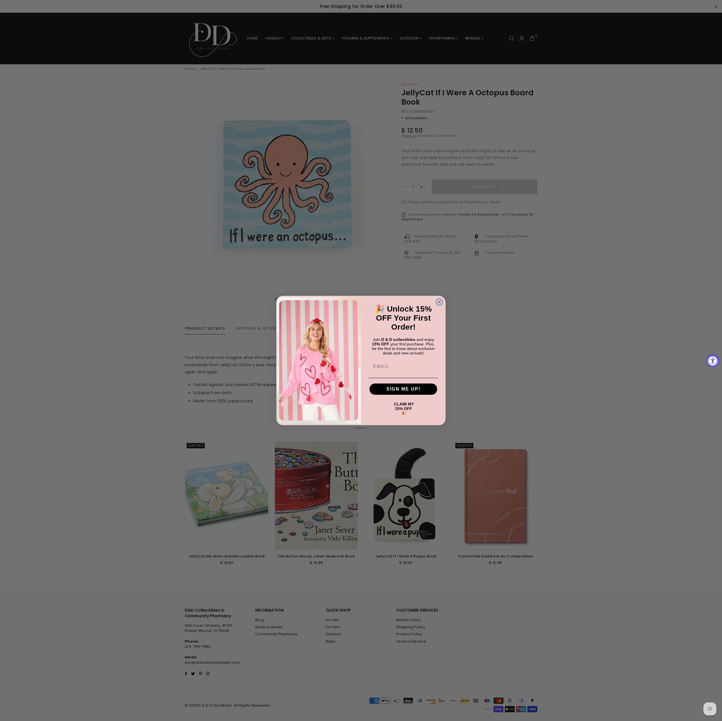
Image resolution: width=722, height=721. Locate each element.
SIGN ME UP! (403, 389)
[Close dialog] (439, 302)
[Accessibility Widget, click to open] (712, 360)
